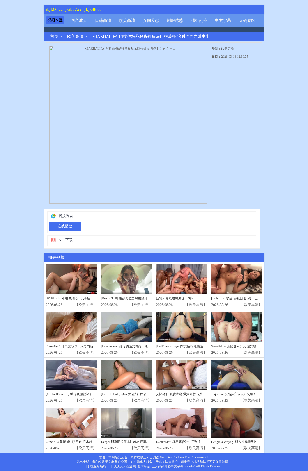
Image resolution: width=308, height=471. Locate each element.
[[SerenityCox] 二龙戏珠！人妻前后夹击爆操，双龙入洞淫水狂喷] (71, 327)
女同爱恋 (151, 20)
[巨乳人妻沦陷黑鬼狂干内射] (181, 279)
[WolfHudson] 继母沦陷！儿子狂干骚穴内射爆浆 (79, 298)
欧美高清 (127, 20)
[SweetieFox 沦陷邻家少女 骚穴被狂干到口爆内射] (236, 327)
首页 (54, 36)
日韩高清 (103, 20)
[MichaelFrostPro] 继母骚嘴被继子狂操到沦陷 (77, 394)
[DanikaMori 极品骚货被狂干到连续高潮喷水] (181, 423)
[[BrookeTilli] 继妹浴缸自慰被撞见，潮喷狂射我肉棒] (126, 279)
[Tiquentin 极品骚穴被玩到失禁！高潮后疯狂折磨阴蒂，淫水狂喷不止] (236, 375)
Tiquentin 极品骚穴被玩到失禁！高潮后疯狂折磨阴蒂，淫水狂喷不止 (259, 394)
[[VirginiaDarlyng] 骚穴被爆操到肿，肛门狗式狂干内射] (236, 423)
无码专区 (247, 20)
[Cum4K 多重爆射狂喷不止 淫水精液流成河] (71, 423)
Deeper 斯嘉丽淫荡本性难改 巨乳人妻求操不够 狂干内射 (140, 442)
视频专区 (55, 20)
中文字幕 (223, 20)
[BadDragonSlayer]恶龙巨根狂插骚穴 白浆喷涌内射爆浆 (194, 346)
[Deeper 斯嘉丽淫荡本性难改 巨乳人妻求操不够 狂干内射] (126, 423)
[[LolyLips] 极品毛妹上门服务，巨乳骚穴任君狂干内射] (236, 279)
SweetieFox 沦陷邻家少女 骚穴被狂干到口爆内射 (244, 346)
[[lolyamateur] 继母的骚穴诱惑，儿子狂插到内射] (126, 327)
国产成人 (79, 20)
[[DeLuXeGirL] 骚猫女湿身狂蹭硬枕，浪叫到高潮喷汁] (126, 375)
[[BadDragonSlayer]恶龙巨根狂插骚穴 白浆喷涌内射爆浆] (181, 327)
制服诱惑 (175, 20)
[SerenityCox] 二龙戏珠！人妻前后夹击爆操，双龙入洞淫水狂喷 (90, 346)
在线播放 (65, 226)
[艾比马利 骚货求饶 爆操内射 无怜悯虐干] (181, 375)
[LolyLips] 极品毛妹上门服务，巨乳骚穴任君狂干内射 (248, 298)
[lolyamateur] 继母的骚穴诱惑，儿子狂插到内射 (134, 346)
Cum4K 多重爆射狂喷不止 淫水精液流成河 (75, 442)
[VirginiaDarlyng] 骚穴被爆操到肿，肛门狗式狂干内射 (248, 442)
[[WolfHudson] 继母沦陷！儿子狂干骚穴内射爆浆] (71, 279)
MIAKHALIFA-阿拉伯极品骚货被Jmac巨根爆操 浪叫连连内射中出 (151, 36)
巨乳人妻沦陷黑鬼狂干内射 (175, 298)
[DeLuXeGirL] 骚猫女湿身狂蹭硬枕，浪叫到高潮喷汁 (138, 394)
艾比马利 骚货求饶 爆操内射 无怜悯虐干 (184, 394)
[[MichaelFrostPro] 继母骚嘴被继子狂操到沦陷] (71, 375)
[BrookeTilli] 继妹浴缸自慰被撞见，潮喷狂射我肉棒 (137, 298)
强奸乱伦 (199, 20)
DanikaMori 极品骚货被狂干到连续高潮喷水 (186, 442)
